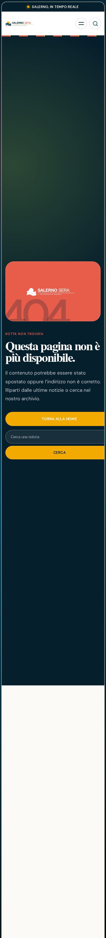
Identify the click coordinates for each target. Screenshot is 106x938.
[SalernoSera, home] (39, 23)
